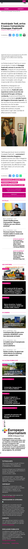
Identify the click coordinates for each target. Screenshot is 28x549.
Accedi (6, 9)
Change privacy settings (9, 540)
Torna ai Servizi (16, 11)
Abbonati (21, 9)
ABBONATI (14, 195)
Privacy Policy (6, 543)
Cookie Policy (15, 543)
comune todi (19, 180)
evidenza (5, 182)
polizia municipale (9, 185)
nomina (14, 182)
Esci (24, 1)
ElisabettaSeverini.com (8, 496)
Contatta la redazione (8, 524)
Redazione (4, 30)
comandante (7, 180)
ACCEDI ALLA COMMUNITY (14, 189)
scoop (21, 185)
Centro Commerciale (6, 11)
